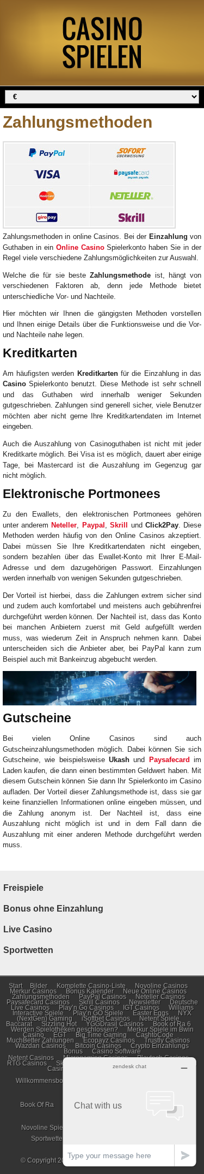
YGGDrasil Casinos (115, 1024)
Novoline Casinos (161, 986)
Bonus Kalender (90, 991)
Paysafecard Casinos (38, 1002)
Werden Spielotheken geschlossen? (64, 1029)
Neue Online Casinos (155, 991)
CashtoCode (155, 1035)
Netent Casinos (31, 1058)
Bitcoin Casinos (98, 1046)
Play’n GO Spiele (98, 1013)
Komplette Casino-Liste (91, 986)
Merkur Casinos (33, 991)
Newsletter (144, 1002)
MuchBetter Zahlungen (40, 1040)
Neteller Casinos (160, 997)
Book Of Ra (37, 1105)
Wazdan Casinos (40, 1046)
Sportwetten (48, 1138)
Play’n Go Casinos (86, 1007)
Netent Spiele (159, 1018)
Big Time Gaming (101, 1035)
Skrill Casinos (99, 1002)
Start (15, 986)
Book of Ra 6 (172, 1024)
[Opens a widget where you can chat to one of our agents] (129, 1111)
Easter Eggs (151, 1013)
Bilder (38, 986)
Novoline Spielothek (51, 1127)
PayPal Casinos (102, 997)
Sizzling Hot (59, 1024)
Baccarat (19, 1024)
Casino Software (116, 1051)
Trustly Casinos (167, 1040)
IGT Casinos (141, 1007)
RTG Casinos (27, 1063)
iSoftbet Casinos (106, 1018)
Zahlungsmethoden (41, 997)
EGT (59, 1035)
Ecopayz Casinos (109, 1040)
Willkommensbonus (45, 1081)
